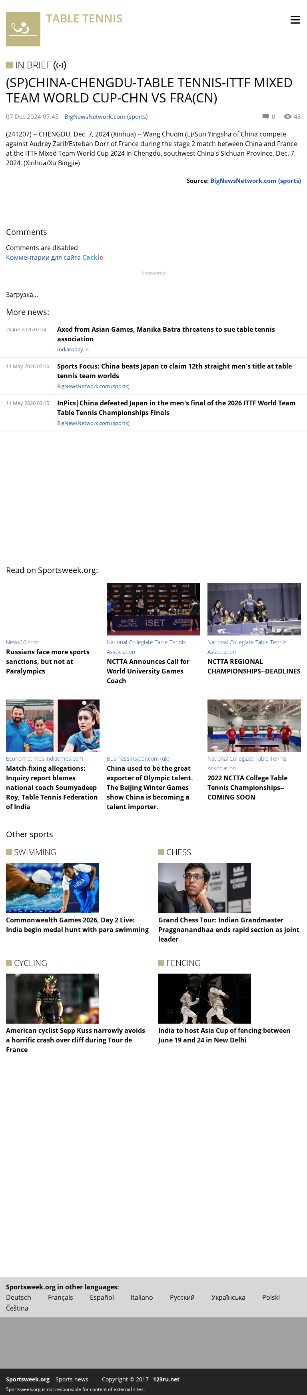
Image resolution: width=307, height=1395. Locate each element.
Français (60, 1297)
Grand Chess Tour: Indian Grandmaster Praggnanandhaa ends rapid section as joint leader (228, 930)
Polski (271, 1297)
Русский (182, 1297)
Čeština (17, 1308)
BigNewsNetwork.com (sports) (106, 116)
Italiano (142, 1297)
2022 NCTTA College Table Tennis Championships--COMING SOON (247, 788)
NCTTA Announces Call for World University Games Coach (148, 671)
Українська (228, 1297)
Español (102, 1297)
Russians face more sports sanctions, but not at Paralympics (48, 661)
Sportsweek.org (28, 1379)
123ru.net (166, 1379)
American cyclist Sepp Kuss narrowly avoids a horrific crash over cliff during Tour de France (75, 1040)
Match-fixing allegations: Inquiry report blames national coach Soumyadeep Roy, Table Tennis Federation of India (52, 787)
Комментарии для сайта (54, 257)
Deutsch (18, 1297)
